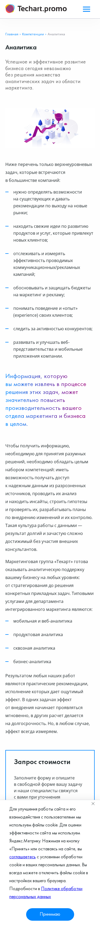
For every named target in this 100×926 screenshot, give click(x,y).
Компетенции (33, 34)
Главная (11, 34)
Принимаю (50, 914)
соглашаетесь (22, 857)
